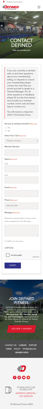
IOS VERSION (26, 396)
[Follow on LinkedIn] (28, 377)
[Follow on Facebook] (14, 377)
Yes (9, 128)
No (9, 131)
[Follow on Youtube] (24, 377)
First (6, 164)
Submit (12, 265)
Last (6, 175)
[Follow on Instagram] (19, 377)
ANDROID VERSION (25, 393)
